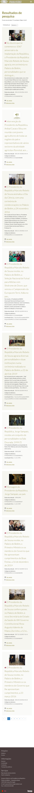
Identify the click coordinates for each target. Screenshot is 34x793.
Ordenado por (6, 25)
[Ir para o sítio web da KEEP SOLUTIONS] (30, 791)
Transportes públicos (6, 767)
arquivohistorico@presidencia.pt (13, 784)
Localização (4, 763)
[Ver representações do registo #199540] (17, 115)
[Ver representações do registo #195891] (17, 594)
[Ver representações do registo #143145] (17, 420)
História (3, 753)
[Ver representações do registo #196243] (17, 179)
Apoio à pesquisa (5, 775)
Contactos (4, 765)
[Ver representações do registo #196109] (17, 35)
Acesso (3, 755)
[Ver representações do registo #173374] (17, 341)
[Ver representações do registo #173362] (17, 256)
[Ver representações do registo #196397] (17, 660)
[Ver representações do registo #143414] (17, 479)
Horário (3, 761)
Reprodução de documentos (8, 773)
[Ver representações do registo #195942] (17, 525)
